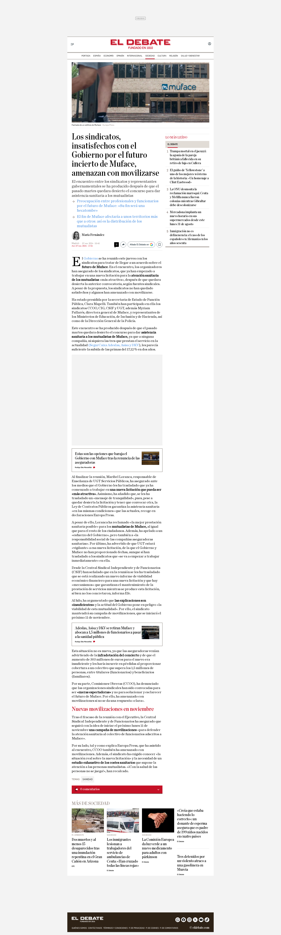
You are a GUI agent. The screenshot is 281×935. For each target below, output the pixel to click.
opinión (120, 56)
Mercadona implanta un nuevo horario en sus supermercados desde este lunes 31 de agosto (187, 218)
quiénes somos (79, 928)
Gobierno (90, 258)
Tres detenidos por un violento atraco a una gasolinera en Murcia (191, 863)
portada (86, 56)
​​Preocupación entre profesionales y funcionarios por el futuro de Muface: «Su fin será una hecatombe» (118, 205)
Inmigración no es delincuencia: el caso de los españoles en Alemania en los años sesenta (189, 237)
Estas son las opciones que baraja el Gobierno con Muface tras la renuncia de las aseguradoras (107, 458)
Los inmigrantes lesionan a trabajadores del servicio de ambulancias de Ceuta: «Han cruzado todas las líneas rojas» (123, 853)
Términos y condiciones (115, 928)
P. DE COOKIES (152, 928)
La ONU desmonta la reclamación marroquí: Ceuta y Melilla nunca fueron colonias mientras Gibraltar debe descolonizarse (189, 197)
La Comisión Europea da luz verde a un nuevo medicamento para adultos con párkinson (158, 848)
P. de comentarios (169, 928)
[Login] (209, 44)
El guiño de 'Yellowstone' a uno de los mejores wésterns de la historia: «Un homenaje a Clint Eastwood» (189, 176)
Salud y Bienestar (190, 56)
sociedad (150, 56)
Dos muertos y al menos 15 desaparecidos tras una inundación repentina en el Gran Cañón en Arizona (87, 850)
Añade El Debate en (139, 244)
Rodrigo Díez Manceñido (83, 467)
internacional (134, 56)
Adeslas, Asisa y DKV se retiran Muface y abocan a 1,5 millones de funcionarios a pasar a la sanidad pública (108, 632)
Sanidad (88, 779)
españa (97, 56)
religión (173, 56)
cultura (162, 56)
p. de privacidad (137, 928)
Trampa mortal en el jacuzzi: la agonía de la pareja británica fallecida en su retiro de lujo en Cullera (188, 157)
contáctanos (95, 928)
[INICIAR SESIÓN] (209, 44)
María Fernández (93, 235)
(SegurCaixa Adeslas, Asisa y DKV (113, 345)
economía (109, 56)
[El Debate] (140, 42)
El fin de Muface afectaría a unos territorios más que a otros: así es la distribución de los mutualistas (117, 221)
